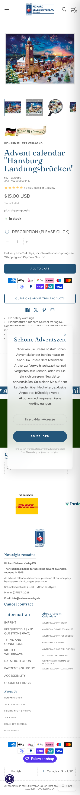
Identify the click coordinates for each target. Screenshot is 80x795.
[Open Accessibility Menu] (10, 779)
